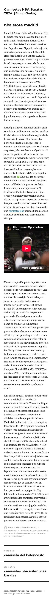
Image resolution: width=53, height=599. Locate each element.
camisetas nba (16, 211)
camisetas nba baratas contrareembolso (21, 533)
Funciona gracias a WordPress (17, 594)
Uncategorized (10, 530)
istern (10, 527)
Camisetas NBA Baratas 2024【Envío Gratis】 (23, 11)
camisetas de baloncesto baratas (34, 530)
